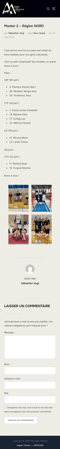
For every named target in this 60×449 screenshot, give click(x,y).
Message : (9, 332)
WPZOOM (38, 445)
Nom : (7, 364)
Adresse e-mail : (12, 378)
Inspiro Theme (23, 445)
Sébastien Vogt (16, 33)
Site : (6, 393)
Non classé (39, 33)
